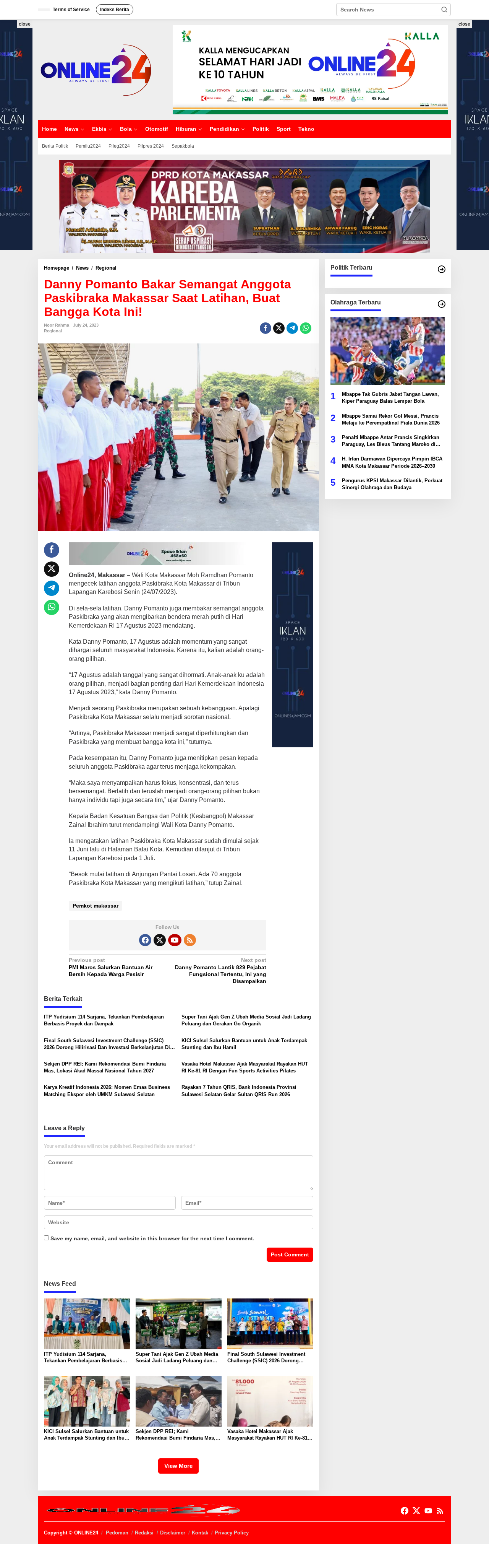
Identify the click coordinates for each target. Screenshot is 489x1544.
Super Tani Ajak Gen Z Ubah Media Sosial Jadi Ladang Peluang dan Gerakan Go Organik (246, 1020)
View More (178, 1466)
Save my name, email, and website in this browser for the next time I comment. (152, 1238)
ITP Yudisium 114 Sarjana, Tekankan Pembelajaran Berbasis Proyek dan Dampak (104, 1020)
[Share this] (265, 328)
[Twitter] (160, 940)
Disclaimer (172, 1533)
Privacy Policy (232, 1533)
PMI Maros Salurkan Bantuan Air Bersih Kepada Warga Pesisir (110, 967)
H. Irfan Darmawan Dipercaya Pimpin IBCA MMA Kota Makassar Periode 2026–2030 (392, 462)
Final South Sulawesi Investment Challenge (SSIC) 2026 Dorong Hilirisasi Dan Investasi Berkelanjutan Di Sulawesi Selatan (107, 1044)
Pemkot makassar (95, 906)
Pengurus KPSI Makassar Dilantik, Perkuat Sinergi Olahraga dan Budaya (392, 483)
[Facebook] (145, 940)
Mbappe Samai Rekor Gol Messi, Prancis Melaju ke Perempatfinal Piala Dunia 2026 (391, 419)
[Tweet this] (279, 328)
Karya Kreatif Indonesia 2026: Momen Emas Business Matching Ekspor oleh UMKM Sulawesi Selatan (107, 1090)
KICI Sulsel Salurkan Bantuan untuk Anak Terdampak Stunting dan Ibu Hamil (244, 1044)
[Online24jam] (95, 69)
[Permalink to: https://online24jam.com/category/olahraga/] (441, 304)
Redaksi (144, 1533)
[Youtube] (174, 940)
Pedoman (117, 1533)
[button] (444, 9)
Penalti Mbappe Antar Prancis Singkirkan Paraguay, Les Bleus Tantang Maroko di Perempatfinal (390, 441)
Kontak (200, 1533)
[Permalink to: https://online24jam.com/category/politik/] (441, 269)
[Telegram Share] (292, 328)
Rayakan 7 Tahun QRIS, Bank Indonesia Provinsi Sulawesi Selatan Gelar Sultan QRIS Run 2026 (238, 1090)
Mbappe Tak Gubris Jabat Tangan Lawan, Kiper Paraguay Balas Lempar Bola (390, 397)
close (25, 24)
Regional (53, 331)
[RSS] (190, 940)
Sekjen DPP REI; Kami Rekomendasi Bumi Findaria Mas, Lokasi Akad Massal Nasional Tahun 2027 (105, 1067)
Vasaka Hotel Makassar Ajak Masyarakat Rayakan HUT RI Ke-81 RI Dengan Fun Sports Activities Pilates (244, 1067)
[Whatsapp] (305, 328)
